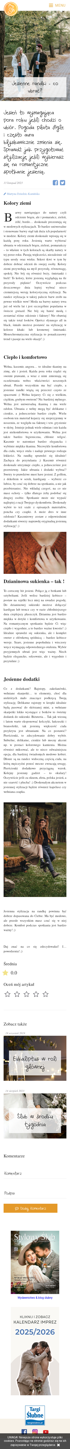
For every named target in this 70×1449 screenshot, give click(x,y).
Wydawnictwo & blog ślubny (35, 1297)
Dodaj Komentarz (32, 1209)
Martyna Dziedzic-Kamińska (22, 194)
